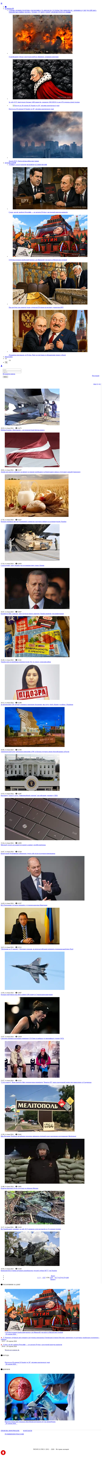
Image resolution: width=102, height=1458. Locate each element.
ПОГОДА (62, 12)
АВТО (42, 12)
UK (94, 384)
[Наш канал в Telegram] (49, 1444)
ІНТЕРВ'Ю (30, 164)
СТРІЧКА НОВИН (15, 10)
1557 (44, 1277)
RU (100, 384)
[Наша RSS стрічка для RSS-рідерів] (66, 1444)
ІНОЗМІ (44, 164)
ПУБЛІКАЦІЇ (9, 163)
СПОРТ (48, 12)
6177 (56, 1277)
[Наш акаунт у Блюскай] (40, 1444)
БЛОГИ (23, 164)
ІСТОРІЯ (38, 164)
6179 (63, 1277)
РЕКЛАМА (9, 357)
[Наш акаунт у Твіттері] (35, 1444)
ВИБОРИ (67, 10)
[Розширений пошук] (6, 362)
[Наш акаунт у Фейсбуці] (45, 1444)
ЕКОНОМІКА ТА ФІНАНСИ (41, 10)
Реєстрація (95, 376)
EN (97, 384)
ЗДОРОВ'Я (55, 12)
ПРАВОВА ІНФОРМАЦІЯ (10, 1431)
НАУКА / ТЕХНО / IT (32, 12)
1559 (51, 1277)
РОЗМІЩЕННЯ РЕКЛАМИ (14, 1434)
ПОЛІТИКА (26, 10)
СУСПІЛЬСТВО (57, 10)
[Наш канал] (61, 1444)
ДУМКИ (12, 164)
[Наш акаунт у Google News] (55, 1444)
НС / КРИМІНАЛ (76, 10)
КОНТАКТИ (27, 1431)
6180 (67, 1277)
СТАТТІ (18, 164)
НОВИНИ (8, 8)
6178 (60, 1277)
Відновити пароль (9, 374)
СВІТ (85, 10)
